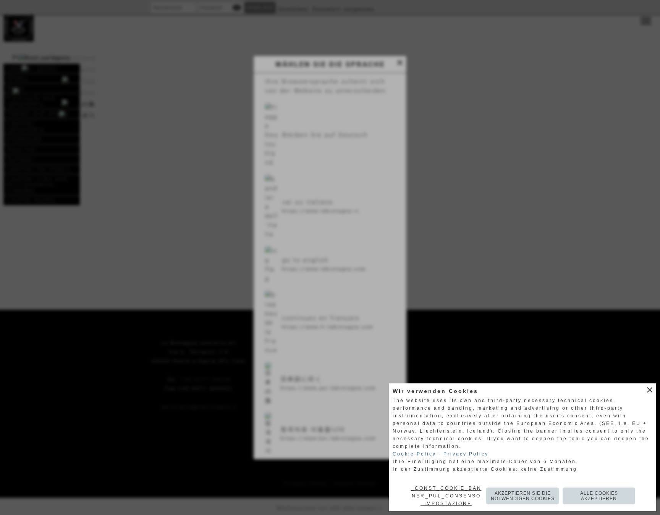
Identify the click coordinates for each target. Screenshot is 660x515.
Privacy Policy (466, 454)
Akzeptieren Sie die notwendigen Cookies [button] (523, 496)
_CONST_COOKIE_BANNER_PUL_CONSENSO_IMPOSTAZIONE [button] (446, 496)
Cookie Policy (414, 454)
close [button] (649, 389)
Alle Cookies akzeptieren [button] (599, 496)
